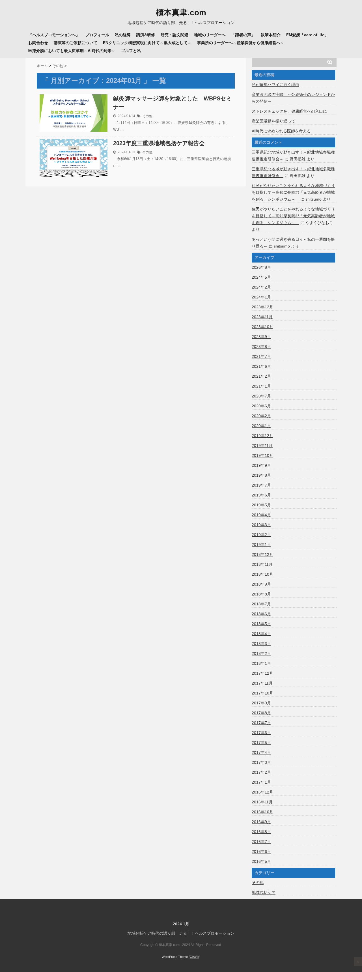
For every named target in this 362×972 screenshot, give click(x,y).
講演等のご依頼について (75, 42)
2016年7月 (261, 841)
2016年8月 (261, 831)
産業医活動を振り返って (273, 121)
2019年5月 (261, 505)
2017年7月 (261, 723)
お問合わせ (38, 42)
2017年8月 (261, 713)
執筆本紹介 (271, 35)
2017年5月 (261, 742)
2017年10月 (262, 693)
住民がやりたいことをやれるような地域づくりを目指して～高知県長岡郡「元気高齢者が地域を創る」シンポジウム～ (293, 192)
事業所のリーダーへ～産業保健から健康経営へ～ (240, 42)
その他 (147, 116)
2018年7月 (261, 604)
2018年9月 (261, 584)
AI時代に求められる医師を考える (281, 131)
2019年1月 (261, 544)
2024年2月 (261, 287)
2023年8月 (261, 346)
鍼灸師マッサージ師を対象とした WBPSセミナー (172, 102)
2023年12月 (262, 307)
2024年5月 (261, 277)
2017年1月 (261, 782)
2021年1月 (261, 386)
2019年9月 (261, 465)
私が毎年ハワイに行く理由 (275, 84)
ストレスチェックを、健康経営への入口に (289, 111)
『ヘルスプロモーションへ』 (54, 35)
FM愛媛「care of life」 (307, 35)
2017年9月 (261, 703)
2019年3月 (261, 524)
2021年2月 (261, 376)
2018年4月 (261, 633)
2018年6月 (261, 614)
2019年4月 (261, 515)
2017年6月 (261, 732)
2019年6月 (261, 495)
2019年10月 (262, 455)
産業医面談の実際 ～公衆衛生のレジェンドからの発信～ (293, 98)
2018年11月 (262, 564)
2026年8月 (261, 267)
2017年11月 (262, 683)
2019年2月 (261, 534)
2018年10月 (262, 574)
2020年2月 (261, 416)
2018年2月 (261, 653)
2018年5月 (261, 624)
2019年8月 (261, 475)
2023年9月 (261, 336)
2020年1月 (261, 425)
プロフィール (97, 35)
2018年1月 (261, 663)
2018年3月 (261, 643)
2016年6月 (261, 851)
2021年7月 (261, 356)
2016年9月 (261, 822)
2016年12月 (262, 792)
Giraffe (194, 956)
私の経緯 (123, 35)
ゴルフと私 (131, 50)
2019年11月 (262, 445)
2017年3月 (261, 762)
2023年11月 (262, 317)
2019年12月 (262, 435)
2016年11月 (262, 802)
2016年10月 (262, 812)
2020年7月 (261, 396)
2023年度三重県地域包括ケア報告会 (159, 143)
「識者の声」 (243, 35)
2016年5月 (261, 861)
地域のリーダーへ (210, 35)
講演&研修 (145, 35)
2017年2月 (261, 772)
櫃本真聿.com (181, 12)
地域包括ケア (263, 892)
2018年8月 (261, 594)
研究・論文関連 (174, 35)
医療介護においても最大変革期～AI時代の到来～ (71, 50)
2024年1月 (261, 297)
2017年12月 (262, 673)
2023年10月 (262, 326)
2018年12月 (262, 554)
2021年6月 (261, 366)
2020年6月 (261, 406)
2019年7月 (261, 485)
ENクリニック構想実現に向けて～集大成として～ (147, 42)
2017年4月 (261, 752)
